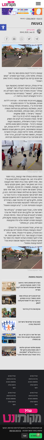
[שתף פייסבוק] (6, 39)
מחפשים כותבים (33, 382)
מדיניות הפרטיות (15, 430)
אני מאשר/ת (35, 435)
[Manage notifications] (38, 435)
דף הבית (39, 18)
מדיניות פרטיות (33, 379)
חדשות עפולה (30, 18)
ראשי (36, 388)
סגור (24, 435)
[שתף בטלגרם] (36, 39)
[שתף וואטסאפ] (21, 39)
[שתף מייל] (14, 39)
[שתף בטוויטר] (29, 39)
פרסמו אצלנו (34, 385)
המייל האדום (34, 376)
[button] (3, 27)
